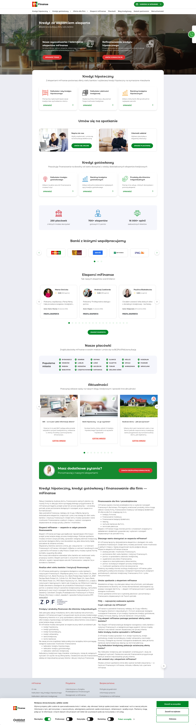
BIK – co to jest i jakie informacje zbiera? (59, 422)
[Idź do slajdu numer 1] (94, 261)
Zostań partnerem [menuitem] (141, 11)
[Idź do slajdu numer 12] (106, 323)
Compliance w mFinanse (110, 696)
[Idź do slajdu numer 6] (86, 323)
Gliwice (112, 359)
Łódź (95, 363)
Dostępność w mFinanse (76, 695)
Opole (127, 363)
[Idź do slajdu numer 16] (120, 323)
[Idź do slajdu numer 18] (127, 323)
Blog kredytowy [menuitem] (124, 11)
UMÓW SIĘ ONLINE (81, 146)
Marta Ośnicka (61, 290)
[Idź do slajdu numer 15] (117, 323)
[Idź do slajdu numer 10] (100, 323)
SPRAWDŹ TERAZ (52, 57)
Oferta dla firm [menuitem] (79, 11)
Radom (65, 366)
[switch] (69, 719)
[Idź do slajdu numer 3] (101, 261)
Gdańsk (81, 359)
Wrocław (145, 366)
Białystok (66, 370)
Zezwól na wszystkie (172, 704)
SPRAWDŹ (47, 105)
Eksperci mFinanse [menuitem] (98, 11)
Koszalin (145, 359)
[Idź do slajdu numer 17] (123, 323)
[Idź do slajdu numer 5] (83, 323)
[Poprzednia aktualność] (39, 406)
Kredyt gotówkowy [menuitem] (60, 11)
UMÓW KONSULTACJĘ (113, 57)
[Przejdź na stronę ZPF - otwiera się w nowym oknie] (53, 602)
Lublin (80, 363)
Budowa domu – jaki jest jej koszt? (135, 422)
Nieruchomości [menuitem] (157, 11)
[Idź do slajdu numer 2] (98, 261)
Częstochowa (84, 370)
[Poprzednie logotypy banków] (39, 252)
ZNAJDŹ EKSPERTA (98, 332)
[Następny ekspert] (157, 301)
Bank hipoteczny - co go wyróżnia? (96, 422)
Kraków (65, 363)
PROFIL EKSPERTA (51, 314)
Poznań (144, 363)
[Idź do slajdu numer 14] (113, 323)
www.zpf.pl (43, 597)
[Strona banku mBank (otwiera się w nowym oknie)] (56, 252)
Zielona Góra (115, 370)
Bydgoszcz (67, 359)
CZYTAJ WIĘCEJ (59, 441)
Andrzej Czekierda (102, 290)
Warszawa (130, 366)
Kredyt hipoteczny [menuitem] (40, 11)
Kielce (128, 359)
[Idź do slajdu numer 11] (103, 323)
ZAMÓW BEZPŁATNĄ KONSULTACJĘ (135, 470)
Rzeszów (82, 366)
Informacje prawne (107, 693)
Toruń (112, 366)
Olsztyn (112, 363)
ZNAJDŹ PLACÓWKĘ (142, 146)
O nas (34, 689)
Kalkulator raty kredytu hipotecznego (47, 693)
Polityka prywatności (108, 689)
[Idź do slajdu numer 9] (96, 323)
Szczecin (97, 366)
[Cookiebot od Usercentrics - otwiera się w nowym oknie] (19, 720)
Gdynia (96, 359)
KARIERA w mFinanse (149, 4)
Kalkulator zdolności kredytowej (44, 696)
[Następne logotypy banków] (157, 252)
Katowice (97, 370)
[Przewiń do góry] (164, 666)
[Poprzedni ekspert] (39, 301)
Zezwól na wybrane (172, 712)
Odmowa (172, 719)
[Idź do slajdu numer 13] (110, 323)
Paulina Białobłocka (143, 290)
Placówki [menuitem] (112, 11)
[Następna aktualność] (157, 406)
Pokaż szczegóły (125, 719)
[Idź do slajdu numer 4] (79, 323)
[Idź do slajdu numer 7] (89, 323)
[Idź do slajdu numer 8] (93, 323)
